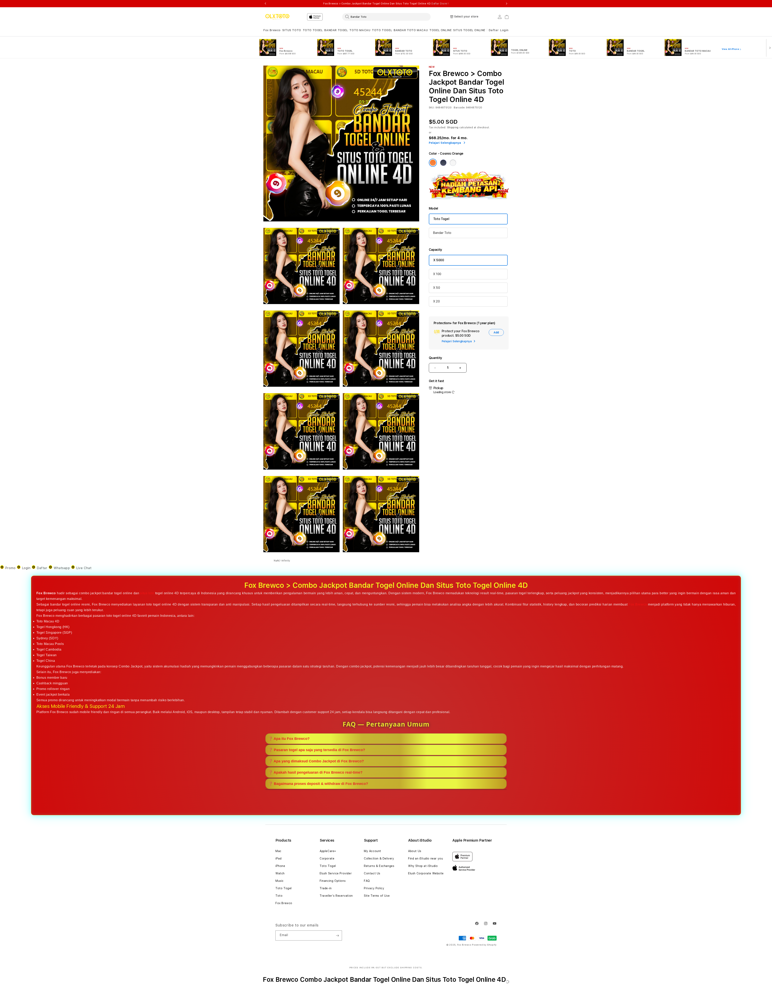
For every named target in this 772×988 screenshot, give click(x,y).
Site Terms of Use (377, 895)
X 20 (436, 301)
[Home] (277, 17)
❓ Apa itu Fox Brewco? (289, 739)
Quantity (435, 358)
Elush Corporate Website (426, 873)
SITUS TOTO (291, 30)
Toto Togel (441, 219)
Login (26, 568)
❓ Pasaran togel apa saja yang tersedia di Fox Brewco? (316, 750)
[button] (272, 30)
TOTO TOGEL (313, 30)
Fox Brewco (272, 30)
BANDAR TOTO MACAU (411, 30)
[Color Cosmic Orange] (433, 163)
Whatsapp (61, 568)
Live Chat (83, 568)
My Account (372, 851)
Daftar (42, 568)
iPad (278, 858)
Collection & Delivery (379, 858)
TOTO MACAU (359, 30)
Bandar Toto (442, 233)
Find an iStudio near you (425, 858)
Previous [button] (265, 4)
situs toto (147, 593)
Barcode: (459, 107)
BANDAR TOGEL (336, 30)
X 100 (437, 274)
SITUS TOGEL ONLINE (469, 30)
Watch (280, 873)
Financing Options (333, 880)
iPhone (280, 866)
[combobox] (386, 16)
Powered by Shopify (484, 945)
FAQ (367, 880)
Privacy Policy (374, 888)
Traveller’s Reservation (336, 895)
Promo (10, 568)
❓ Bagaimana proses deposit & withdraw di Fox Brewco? (318, 784)
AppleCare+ (328, 851)
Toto (278, 895)
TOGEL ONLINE (440, 30)
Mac (278, 851)
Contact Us (372, 873)
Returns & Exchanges (379, 866)
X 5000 (438, 260)
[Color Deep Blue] (443, 162)
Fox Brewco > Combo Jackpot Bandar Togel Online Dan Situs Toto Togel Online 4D (386, 3)
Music (279, 880)
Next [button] (507, 4)
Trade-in (326, 888)
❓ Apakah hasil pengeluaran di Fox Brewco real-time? (315, 772)
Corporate (327, 858)
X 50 (436, 288)
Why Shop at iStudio (423, 866)
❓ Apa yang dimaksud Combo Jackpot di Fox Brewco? (316, 761)
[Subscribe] (337, 935)
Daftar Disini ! (440, 3)
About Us (414, 851)
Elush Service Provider (336, 873)
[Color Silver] (453, 162)
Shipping (453, 127)
